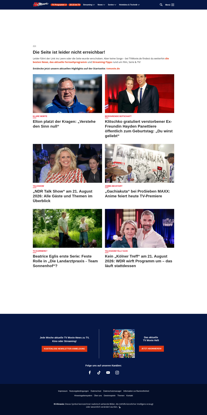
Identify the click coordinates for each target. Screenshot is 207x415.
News (100, 5)
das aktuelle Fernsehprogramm (68, 62)
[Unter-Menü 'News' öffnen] (104, 4)
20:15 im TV (75, 5)
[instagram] (117, 372)
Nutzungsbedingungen (79, 391)
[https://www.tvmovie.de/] (41, 4)
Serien (111, 5)
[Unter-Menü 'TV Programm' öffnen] (66, 4)
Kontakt (129, 396)
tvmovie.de (113, 68)
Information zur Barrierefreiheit (136, 391)
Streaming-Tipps (102, 62)
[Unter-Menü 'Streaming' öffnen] (94, 4)
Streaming (87, 5)
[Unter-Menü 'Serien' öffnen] (115, 4)
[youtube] (108, 372)
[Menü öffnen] (172, 4)
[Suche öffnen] (161, 4)
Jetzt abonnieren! (151, 349)
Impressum (62, 391)
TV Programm (58, 5)
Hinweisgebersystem (83, 396)
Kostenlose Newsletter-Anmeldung (64, 349)
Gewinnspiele (109, 396)
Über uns (98, 396)
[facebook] (89, 372)
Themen (120, 396)
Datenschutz (96, 391)
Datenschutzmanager (112, 391)
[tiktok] (99, 372)
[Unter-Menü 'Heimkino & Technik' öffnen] (139, 4)
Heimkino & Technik (128, 5)
